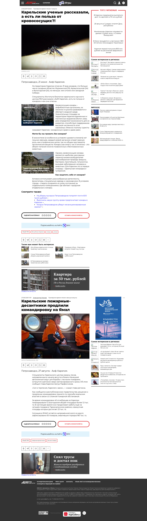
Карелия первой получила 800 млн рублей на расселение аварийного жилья (108, 50)
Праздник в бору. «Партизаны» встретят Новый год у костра (75, 248)
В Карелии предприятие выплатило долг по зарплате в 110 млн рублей (108, 16)
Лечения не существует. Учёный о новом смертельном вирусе (111, 77)
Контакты (69, 481)
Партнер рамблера (55, 513)
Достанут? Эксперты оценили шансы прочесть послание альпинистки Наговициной (112, 64)
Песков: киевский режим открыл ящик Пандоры (111, 111)
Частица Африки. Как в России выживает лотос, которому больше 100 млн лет (112, 346)
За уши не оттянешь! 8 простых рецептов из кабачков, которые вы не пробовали (112, 374)
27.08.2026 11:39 (26, 298)
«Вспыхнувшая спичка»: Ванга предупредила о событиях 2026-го (111, 139)
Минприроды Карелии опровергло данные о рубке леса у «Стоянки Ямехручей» (108, 33)
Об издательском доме (45, 481)
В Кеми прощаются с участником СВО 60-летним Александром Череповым (108, 42)
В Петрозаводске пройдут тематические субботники (39, 262)
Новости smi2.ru (28, 291)
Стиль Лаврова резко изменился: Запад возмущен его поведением (111, 132)
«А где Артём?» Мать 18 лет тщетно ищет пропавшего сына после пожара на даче (112, 353)
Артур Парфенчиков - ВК (29, 360)
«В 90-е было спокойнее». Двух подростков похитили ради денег (111, 84)
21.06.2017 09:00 (26, 9)
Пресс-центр (59, 481)
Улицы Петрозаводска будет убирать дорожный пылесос (40, 255)
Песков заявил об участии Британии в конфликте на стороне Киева (112, 118)
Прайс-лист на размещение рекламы (87, 481)
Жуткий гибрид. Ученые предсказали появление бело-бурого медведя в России (112, 71)
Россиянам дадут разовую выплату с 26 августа (112, 125)
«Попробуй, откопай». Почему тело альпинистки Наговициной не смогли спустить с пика (112, 381)
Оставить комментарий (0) (73, 215)
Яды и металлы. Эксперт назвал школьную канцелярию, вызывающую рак (111, 367)
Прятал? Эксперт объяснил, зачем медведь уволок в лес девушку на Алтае (111, 92)
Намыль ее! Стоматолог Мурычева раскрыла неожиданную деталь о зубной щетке (112, 360)
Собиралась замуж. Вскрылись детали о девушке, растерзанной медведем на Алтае (111, 99)
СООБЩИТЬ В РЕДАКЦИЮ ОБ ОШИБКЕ (48, 484)
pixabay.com (25, 71)
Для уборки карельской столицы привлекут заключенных (42, 248)
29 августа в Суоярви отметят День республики (108, 25)
